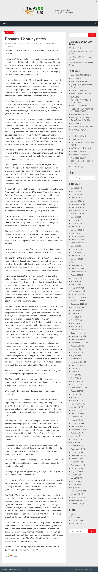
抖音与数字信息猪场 (78, 158)
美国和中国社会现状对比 (80, 81)
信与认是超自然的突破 (79, 130)
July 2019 (75, 349)
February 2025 (76, 198)
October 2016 (76, 413)
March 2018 (75, 381)
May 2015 (75, 442)
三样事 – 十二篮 (75, 48)
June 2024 (75, 220)
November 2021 (77, 265)
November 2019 (77, 336)
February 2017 (76, 404)
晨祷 (72, 133)
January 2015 (76, 452)
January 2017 (76, 407)
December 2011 (77, 497)
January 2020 (76, 330)
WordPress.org (76, 523)
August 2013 (76, 471)
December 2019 (77, 333)
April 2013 (75, 484)
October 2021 (76, 269)
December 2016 (77, 410)
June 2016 (75, 417)
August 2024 (76, 214)
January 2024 (76, 230)
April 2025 (75, 194)
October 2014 (76, 459)
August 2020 (76, 307)
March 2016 (75, 420)
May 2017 (75, 397)
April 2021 (75, 285)
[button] (96, 2)
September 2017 (77, 388)
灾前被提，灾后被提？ (79, 136)
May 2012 (75, 488)
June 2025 (75, 188)
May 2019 (75, 355)
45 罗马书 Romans (23, 44)
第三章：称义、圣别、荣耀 (81, 148)
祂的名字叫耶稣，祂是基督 (81, 93)
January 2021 (76, 294)
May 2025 (75, 191)
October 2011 (76, 504)
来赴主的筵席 (76, 78)
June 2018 (75, 372)
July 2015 (75, 436)
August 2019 (76, 346)
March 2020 (75, 323)
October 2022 (76, 240)
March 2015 (75, 446)
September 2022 (77, 243)
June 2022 (75, 249)
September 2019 (77, 343)
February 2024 (76, 227)
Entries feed (75, 517)
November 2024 (77, 204)
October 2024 (76, 207)
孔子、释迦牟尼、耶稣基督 (81, 75)
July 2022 (75, 246)
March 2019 (75, 359)
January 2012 (76, 494)
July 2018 (75, 368)
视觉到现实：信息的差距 (80, 155)
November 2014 (77, 455)
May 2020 (75, 317)
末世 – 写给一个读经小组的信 (82, 126)
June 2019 (75, 352)
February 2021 (76, 291)
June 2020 (75, 314)
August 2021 (76, 275)
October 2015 (76, 426)
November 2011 (77, 500)
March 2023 (75, 233)
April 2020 (75, 320)
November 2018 (77, 362)
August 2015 (76, 433)
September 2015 (77, 430)
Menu (4, 24)
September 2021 (77, 272)
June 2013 (75, 478)
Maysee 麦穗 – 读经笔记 (11, 569)
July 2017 (75, 394)
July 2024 (75, 217)
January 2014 (76, 468)
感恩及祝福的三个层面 (79, 114)
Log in (73, 514)
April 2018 (75, 378)
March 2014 (75, 462)
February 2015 (76, 449)
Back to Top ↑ (90, 569)
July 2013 (75, 475)
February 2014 (76, 465)
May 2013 (75, 481)
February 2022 (76, 256)
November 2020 (77, 301)
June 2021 (75, 278)
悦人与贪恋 (75, 97)
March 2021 (75, 288)
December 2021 (77, 262)
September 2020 (77, 304)
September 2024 (77, 211)
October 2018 (76, 365)
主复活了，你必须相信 (79, 90)
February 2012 (76, 491)
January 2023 (76, 236)
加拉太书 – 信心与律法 (79, 106)
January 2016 (76, 423)
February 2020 (76, 326)
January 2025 (76, 201)
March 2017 (75, 401)
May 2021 (75, 281)
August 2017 (76, 391)
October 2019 (76, 339)
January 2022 (76, 259)
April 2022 (75, 252)
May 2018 (75, 375)
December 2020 (77, 297)
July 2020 (75, 310)
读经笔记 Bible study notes (41, 44)
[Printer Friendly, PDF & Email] (11, 555)
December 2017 (77, 384)
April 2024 (75, 223)
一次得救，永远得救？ (79, 151)
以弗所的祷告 (76, 123)
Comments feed (77, 520)
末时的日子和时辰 (77, 139)
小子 (11, 44)
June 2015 (75, 439)
